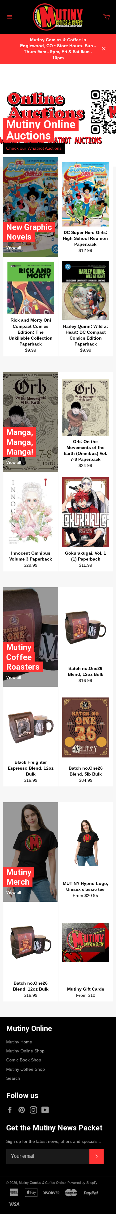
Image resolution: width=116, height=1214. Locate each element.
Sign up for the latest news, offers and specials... (53, 1141)
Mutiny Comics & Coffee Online (42, 1182)
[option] (58, 115)
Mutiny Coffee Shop (25, 1069)
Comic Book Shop (23, 1059)
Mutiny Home (19, 1041)
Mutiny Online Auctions (40, 130)
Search (13, 1078)
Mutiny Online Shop (25, 1050)
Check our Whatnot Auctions (34, 148)
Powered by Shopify (82, 1182)
